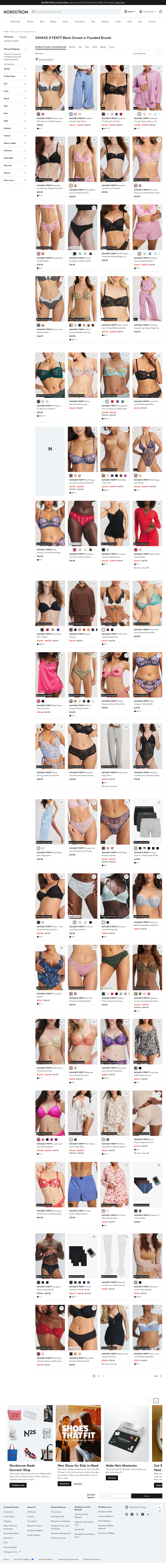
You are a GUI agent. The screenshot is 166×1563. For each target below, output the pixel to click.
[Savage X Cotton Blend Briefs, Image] (50, 1256)
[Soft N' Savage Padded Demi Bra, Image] (82, 299)
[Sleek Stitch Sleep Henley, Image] (147, 523)
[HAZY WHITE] (47, 401)
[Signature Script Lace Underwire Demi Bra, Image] (147, 967)
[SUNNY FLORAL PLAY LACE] (75, 475)
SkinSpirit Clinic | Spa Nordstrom (60, 1527)
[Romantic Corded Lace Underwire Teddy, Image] (147, 746)
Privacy (6, 1559)
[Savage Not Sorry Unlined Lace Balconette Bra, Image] (115, 375)
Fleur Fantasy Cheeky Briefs (144, 702)
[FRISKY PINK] (38, 1139)
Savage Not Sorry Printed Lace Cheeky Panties (82, 851)
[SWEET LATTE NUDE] (84, 325)
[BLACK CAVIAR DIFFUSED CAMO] (93, 630)
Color (6, 91)
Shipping (7, 1521)
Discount (8, 165)
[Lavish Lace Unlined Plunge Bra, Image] (50, 1113)
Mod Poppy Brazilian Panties (114, 854)
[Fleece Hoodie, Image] (82, 603)
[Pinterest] (132, 1515)
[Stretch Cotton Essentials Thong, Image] (115, 967)
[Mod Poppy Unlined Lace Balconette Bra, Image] (82, 449)
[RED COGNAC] (47, 630)
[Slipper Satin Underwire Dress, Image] (115, 1327)
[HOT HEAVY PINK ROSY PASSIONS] (75, 1139)
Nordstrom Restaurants (61, 1533)
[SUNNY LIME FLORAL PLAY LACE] (140, 475)
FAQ (6, 1542)
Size (5, 83)
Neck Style (8, 158)
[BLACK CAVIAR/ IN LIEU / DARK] (149, 848)
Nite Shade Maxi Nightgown (49, 854)
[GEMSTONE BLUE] (112, 475)
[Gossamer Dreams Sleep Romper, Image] (115, 523)
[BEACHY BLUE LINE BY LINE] (155, 114)
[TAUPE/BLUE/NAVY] (144, 848)
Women (30, 21)
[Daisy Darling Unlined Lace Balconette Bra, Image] (82, 375)
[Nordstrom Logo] (16, 12)
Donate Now (64, 1484)
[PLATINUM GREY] (140, 550)
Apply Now (120, 2)
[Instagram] (126, 1515)
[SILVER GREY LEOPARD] (136, 1068)
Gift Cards (112, 1478)
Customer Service (11, 1507)
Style (6, 120)
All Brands (31, 1511)
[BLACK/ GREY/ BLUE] (84, 1282)
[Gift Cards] (126, 1433)
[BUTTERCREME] (85, 922)
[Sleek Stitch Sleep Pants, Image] (115, 746)
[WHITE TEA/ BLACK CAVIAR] (103, 630)
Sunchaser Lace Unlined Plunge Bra (114, 1069)
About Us (31, 1507)
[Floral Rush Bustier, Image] (50, 967)
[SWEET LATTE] (75, 701)
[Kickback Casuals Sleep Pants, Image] (82, 87)
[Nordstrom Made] (30, 1433)
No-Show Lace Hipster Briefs (81, 928)
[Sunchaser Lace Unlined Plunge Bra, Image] (115, 1041)
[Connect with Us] (148, 1515)
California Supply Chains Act (68, 1559)
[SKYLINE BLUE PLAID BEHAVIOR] (71, 114)
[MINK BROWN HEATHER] (80, 630)
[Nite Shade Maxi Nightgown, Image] (50, 822)
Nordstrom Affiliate (106, 1533)
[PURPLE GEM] (117, 401)
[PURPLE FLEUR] (125, 475)
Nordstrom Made (18, 1485)
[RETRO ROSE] (108, 1211)
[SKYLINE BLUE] (43, 401)
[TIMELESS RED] (121, 114)
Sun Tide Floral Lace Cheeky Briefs (80, 999)
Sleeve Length (10, 143)
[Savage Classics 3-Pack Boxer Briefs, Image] (147, 822)
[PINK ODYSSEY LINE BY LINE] (150, 114)
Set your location (46, 59)
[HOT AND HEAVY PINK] (38, 701)
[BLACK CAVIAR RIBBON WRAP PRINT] (90, 254)
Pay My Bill (79, 1529)
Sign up (146, 1496)
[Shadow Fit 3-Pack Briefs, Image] (147, 1184)
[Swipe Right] (156, 1400)
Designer (105, 21)
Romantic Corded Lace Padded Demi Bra (50, 187)
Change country (10, 1551)
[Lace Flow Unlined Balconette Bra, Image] (147, 375)
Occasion (8, 150)
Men (42, 21)
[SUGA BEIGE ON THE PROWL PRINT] (88, 325)
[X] (137, 1515)
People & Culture (34, 1525)
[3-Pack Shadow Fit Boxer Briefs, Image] (82, 1256)
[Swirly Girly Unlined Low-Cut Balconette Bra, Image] (50, 87)
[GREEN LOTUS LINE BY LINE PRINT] (80, 254)
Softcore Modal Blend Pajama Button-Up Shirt (114, 1146)
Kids (93, 21)
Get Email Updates (35, 1530)
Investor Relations (106, 1516)
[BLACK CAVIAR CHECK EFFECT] (38, 114)
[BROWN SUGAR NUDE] (93, 325)
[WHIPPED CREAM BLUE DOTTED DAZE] (85, 254)
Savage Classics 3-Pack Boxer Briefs (146, 854)
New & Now (15, 21)
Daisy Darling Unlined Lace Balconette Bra (79, 404)
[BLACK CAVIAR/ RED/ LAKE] (140, 848)
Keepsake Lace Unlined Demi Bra (81, 1074)
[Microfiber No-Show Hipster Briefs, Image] (82, 1327)
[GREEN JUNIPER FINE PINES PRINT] (103, 994)
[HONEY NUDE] (112, 114)
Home (118, 21)
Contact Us (8, 1511)
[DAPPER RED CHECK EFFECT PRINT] (43, 114)
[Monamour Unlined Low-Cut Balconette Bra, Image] (50, 1184)
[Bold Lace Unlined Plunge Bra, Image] (115, 896)
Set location (9, 64)
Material (7, 128)
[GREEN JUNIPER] (97, 630)
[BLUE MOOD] (116, 114)
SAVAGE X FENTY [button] (11, 41)
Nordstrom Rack (105, 1511)
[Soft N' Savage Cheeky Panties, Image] (82, 675)
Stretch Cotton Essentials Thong (113, 999)
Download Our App (137, 1507)
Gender (7, 68)
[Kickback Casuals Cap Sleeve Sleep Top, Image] (147, 299)
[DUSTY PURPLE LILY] (43, 1354)
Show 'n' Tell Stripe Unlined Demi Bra (50, 928)
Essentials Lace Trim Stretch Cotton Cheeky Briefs (81, 557)
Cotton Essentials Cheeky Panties (80, 259)
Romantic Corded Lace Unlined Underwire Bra (114, 121)
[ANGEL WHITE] (108, 994)
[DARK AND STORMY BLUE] (75, 630)
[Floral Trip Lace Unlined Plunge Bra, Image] (147, 603)
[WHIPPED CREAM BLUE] (74, 922)
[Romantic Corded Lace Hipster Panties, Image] (82, 746)
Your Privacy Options (21, 1559)
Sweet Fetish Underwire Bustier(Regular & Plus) (115, 256)
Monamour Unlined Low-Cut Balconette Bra (49, 1213)
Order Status (9, 1516)
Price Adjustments (11, 1533)
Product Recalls (10, 1547)
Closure (7, 172)
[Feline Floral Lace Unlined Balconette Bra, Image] (115, 299)
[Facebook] (142, 1515)
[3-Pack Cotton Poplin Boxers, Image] (82, 1184)
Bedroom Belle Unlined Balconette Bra (146, 923)
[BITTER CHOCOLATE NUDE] (71, 630)
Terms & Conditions (46, 1559)
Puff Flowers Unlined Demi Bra (50, 1069)
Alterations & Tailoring (60, 1521)
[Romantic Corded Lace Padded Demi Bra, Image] (50, 159)
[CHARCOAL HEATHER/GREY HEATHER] (136, 848)
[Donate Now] (78, 1433)
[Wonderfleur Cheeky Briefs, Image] (50, 227)
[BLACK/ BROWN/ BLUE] (136, 1211)
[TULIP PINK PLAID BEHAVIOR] (75, 114)
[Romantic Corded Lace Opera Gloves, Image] (115, 1256)
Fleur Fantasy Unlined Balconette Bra (48, 552)
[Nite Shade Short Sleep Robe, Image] (82, 1113)
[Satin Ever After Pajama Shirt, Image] (115, 1184)
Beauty (53, 21)
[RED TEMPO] (84, 630)
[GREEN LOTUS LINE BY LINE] (145, 254)
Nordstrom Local (58, 1538)
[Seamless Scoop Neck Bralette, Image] (147, 1256)
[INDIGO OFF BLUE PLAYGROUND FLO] (71, 475)
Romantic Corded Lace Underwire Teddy (146, 774)
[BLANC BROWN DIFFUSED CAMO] (88, 630)
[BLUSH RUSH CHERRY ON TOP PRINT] (144, 994)
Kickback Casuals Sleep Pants (81, 120)
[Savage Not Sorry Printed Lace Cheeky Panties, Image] (82, 822)
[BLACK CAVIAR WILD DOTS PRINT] (84, 701)
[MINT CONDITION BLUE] (103, 922)
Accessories (79, 21)
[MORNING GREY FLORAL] (80, 475)
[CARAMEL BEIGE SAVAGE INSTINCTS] (136, 994)
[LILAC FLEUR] (80, 922)
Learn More (78, 1484)
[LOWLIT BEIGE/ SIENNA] (80, 114)
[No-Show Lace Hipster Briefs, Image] (82, 896)
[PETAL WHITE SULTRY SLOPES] (103, 1139)
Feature (7, 135)
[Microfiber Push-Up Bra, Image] (50, 603)
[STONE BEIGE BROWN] (43, 922)
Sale (140, 21)
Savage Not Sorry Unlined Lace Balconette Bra (114, 408)
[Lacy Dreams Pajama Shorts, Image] (147, 1113)
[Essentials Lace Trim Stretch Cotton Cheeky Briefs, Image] (82, 523)
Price (6, 113)
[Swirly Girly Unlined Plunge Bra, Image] (115, 603)
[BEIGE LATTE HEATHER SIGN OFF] (80, 550)
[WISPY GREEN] (80, 701)
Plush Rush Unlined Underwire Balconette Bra (49, 1361)
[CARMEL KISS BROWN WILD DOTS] (71, 325)
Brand (6, 98)
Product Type (9, 76)
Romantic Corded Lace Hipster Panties (81, 774)
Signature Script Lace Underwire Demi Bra (146, 1001)
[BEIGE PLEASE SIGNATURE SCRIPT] (85, 550)
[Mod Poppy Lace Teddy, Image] (147, 449)
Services (152, 21)
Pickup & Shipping (11, 49)
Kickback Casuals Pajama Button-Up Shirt (145, 121)
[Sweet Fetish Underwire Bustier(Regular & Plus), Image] (115, 227)
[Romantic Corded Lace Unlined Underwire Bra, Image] (115, 87)
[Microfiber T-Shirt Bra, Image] (115, 449)
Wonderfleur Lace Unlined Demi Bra (82, 191)
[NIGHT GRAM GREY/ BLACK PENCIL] (38, 1282)
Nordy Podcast (33, 1535)
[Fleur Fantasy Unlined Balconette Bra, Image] (50, 523)
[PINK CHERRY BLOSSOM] (71, 185)
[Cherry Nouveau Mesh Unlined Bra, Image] (115, 675)
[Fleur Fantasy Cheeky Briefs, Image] (147, 675)
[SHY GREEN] (136, 185)
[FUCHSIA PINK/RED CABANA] (74, 550)
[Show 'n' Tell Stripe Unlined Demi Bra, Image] (50, 896)
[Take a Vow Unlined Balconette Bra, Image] (147, 1327)
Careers (30, 1516)
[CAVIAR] (116, 994)
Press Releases (104, 1520)
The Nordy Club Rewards (81, 1515)
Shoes (65, 21)
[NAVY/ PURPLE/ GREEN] (80, 1282)
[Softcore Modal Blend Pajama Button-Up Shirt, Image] (115, 1113)
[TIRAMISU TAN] (71, 1068)
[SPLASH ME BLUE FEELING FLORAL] (107, 401)
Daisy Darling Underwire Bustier (48, 774)
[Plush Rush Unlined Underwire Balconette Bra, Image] (50, 1327)
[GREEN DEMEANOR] (38, 401)
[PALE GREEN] (75, 1068)
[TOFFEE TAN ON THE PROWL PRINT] (108, 1139)
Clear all (22, 36)
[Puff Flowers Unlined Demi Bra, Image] (50, 1041)
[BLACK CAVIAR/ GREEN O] (157, 848)
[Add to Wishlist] (61, 68)
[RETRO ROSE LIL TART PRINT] (103, 1211)
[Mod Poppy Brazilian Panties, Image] (115, 822)
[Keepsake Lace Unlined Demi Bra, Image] (82, 1041)
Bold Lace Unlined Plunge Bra (114, 928)
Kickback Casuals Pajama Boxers (145, 259)
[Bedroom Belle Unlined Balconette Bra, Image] (147, 896)
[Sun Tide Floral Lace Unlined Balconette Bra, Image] (147, 159)
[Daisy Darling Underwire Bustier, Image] (50, 746)
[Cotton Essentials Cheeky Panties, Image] (82, 227)
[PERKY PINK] (108, 114)
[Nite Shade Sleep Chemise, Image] (50, 675)
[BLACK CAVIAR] (103, 114)
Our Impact (32, 1521)
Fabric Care (9, 180)
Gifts (129, 21)
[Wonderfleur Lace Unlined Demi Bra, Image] (82, 159)
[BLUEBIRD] (108, 550)
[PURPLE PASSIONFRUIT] (112, 994)
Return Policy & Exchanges (10, 1527)
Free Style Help (57, 1516)
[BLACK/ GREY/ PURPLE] (140, 1211)
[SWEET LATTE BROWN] (103, 475)
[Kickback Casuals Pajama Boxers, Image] (147, 227)
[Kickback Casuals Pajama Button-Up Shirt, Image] (147, 87)
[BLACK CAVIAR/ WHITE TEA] (112, 630)
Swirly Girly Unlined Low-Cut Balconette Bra (49, 121)
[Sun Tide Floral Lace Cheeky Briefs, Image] (82, 967)
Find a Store (56, 1511)
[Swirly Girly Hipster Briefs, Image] (50, 299)
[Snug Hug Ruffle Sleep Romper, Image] (147, 1041)
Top (159, 1511)
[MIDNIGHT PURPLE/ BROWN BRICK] (108, 630)
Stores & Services (58, 1507)
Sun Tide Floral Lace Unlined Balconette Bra (147, 192)
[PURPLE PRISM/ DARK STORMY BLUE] (123, 401)
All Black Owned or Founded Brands (50, 46)
